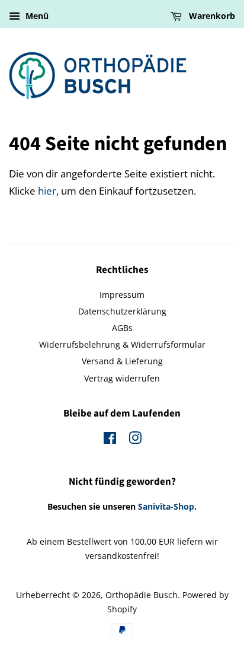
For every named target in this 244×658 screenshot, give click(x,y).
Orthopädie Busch (141, 594)
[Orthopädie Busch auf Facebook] (110, 440)
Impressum (122, 294)
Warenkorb (211, 15)
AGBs (122, 327)
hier (47, 191)
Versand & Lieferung (122, 361)
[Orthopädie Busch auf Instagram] (135, 440)
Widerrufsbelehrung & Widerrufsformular (122, 344)
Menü (36, 15)
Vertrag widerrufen (122, 378)
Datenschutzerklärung (122, 311)
